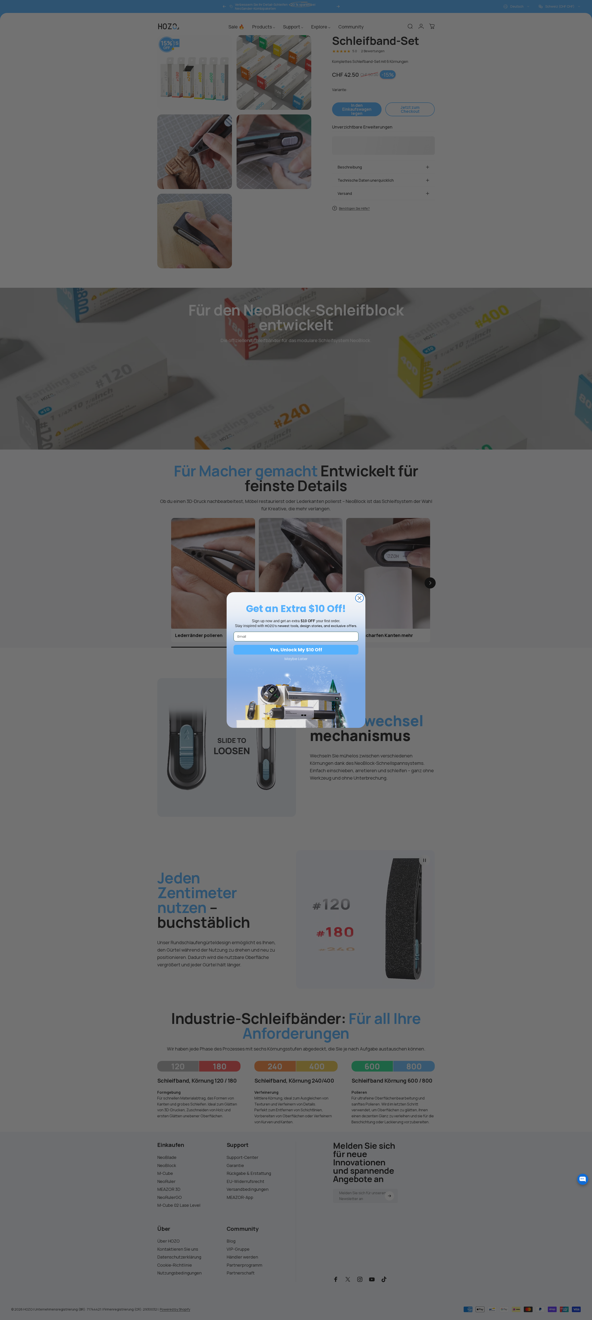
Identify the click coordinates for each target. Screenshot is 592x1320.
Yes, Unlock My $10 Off (296, 649)
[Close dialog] (359, 598)
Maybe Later (296, 659)
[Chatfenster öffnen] (582, 1179)
